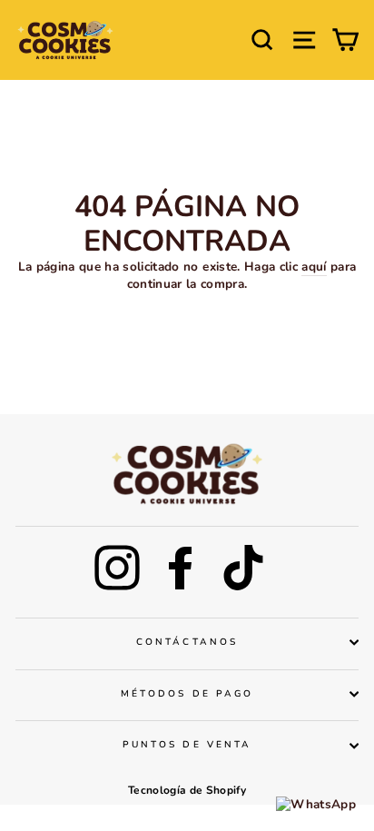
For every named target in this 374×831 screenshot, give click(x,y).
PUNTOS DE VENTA (187, 744)
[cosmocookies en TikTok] (243, 567)
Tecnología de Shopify (187, 790)
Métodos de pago (187, 694)
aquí (313, 267)
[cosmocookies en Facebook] (180, 567)
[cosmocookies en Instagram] (117, 567)
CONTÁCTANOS (187, 642)
